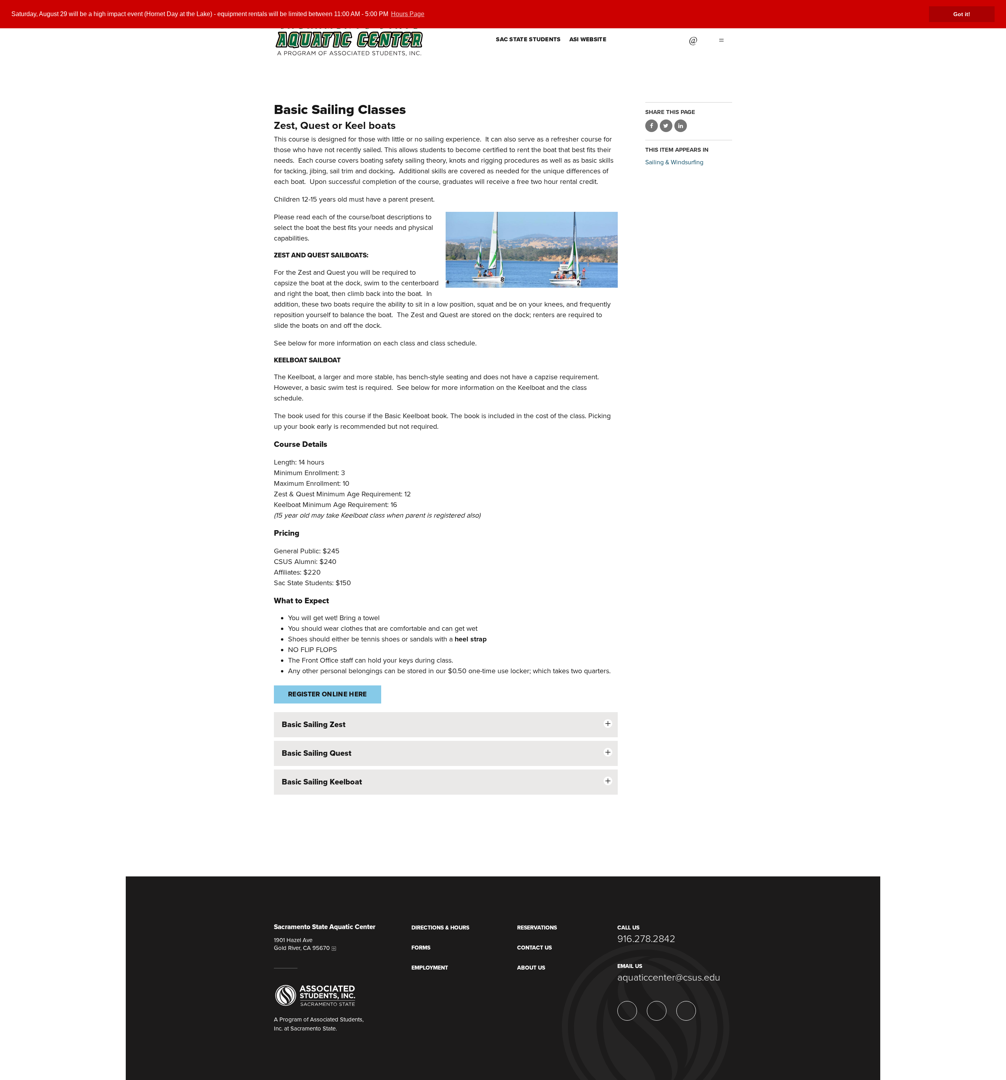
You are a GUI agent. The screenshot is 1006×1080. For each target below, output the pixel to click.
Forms (420, 947)
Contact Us (534, 947)
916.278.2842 (646, 939)
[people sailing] (531, 250)
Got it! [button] (961, 14)
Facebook (668, 39)
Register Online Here (327, 694)
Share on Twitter (666, 125)
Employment (429, 967)
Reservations (537, 927)
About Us (531, 967)
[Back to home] (349, 28)
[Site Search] (693, 39)
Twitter (648, 39)
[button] (446, 724)
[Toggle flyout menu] (721, 39)
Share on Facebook (651, 125)
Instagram (628, 39)
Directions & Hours (440, 927)
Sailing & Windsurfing (674, 162)
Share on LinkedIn (680, 125)
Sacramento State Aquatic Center (324, 927)
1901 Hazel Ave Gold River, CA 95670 (302, 944)
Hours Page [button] (407, 14)
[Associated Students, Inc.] (315, 995)
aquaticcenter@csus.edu (668, 977)
